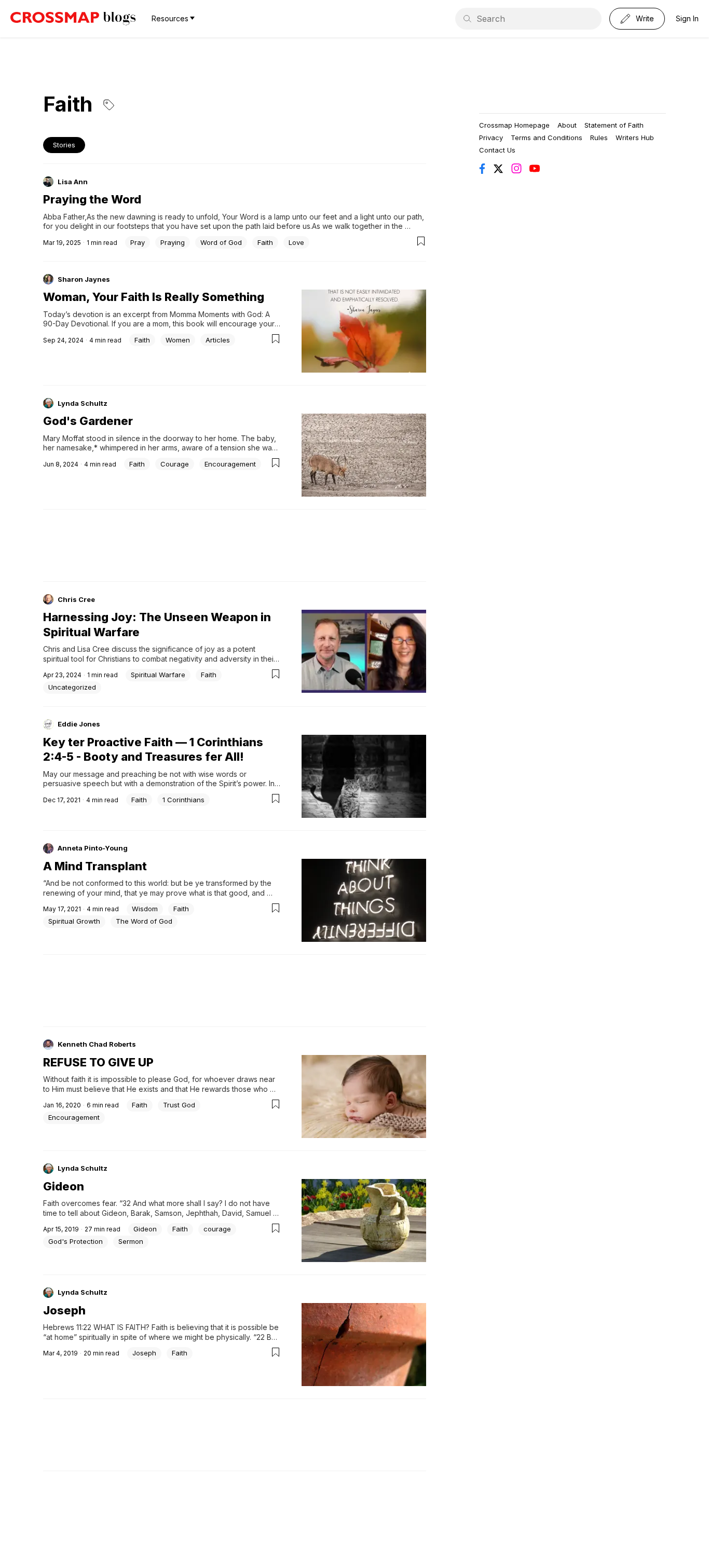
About (567, 125)
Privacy (491, 137)
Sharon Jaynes (84, 279)
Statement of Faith (614, 125)
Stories (64, 145)
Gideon (63, 1186)
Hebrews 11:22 (67, 1327)
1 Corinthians (183, 800)
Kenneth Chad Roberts (97, 1044)
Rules (599, 137)
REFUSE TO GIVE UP (98, 1062)
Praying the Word (92, 199)
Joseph (64, 1310)
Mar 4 (51, 1353)
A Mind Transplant (95, 866)
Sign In (687, 18)
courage (217, 1229)
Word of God (221, 242)
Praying (172, 242)
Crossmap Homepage (514, 125)
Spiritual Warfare (158, 674)
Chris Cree (76, 599)
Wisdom (145, 908)
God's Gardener (88, 421)
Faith (265, 242)
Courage (174, 464)
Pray (137, 242)
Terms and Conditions (546, 137)
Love (296, 242)
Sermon (130, 1241)
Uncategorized (72, 687)
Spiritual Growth (74, 921)
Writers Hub (635, 137)
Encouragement (230, 464)
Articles (218, 340)
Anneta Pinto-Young (93, 848)
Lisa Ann (73, 181)
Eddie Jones (79, 724)
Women (178, 340)
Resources (170, 18)
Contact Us (497, 150)
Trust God (179, 1105)
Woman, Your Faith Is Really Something (153, 297)
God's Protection (75, 1241)
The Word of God (144, 921)
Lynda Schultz (82, 403)
